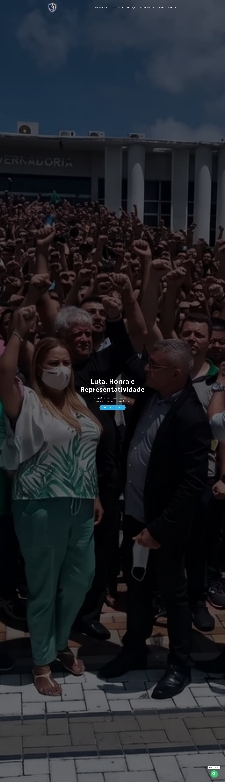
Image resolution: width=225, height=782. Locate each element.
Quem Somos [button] (100, 8)
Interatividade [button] (146, 8)
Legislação (131, 8)
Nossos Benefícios (112, 407)
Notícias (161, 8)
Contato (172, 8)
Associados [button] (116, 8)
